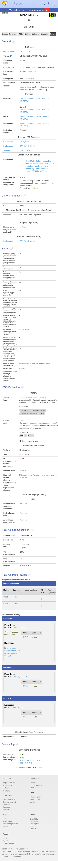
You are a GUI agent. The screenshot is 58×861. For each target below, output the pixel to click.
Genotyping (53, 34)
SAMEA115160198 (27, 241)
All (6, 787)
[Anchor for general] (13, 41)
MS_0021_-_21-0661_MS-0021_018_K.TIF (31, 761)
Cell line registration (10, 823)
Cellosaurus (8, 141)
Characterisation (45, 34)
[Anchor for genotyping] (17, 744)
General (5, 34)
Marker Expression (11, 583)
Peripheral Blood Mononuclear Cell (32, 397)
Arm (21, 420)
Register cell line (9, 782)
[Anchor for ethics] (11, 248)
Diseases (6, 807)
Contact (33, 828)
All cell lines (7, 785)
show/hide (6, 85)
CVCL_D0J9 (24, 141)
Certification (7, 821)
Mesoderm (7, 667)
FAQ (4, 818)
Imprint (32, 802)
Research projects (9, 802)
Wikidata (6, 150)
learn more (39, 10)
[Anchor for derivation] (22, 387)
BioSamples (8, 146)
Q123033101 (25, 150)
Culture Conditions (36, 34)
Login (53, 6)
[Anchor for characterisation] (29, 574)
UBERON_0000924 (19, 707)
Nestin (25, 716)
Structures (34, 821)
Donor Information (13, 34)
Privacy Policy (35, 797)
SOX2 (5, 603)
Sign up (5, 840)
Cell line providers (9, 799)
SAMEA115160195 (27, 146)
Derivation (28, 34)
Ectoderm (7, 698)
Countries (6, 804)
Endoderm (7, 618)
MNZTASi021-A (26, 51)
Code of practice (36, 785)
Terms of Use (35, 799)
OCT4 (5, 597)
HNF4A (25, 637)
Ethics (21, 34)
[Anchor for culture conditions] (32, 529)
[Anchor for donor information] (24, 195)
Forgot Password (9, 843)
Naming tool (34, 823)
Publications (7, 809)
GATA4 (25, 686)
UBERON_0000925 (19, 627)
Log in (5, 838)
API (31, 826)
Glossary (6, 826)
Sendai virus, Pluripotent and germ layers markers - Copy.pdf (12, 652)
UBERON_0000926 (19, 676)
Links (32, 787)
